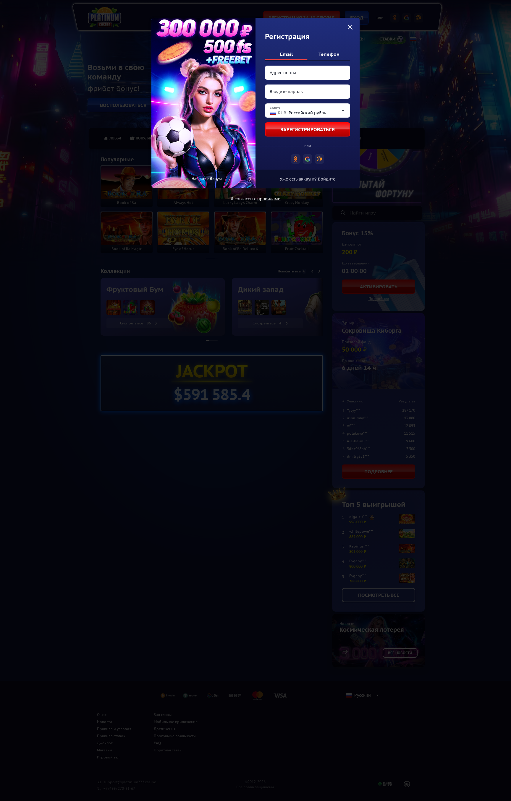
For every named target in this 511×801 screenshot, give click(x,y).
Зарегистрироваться (308, 129)
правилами (269, 199)
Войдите (326, 179)
